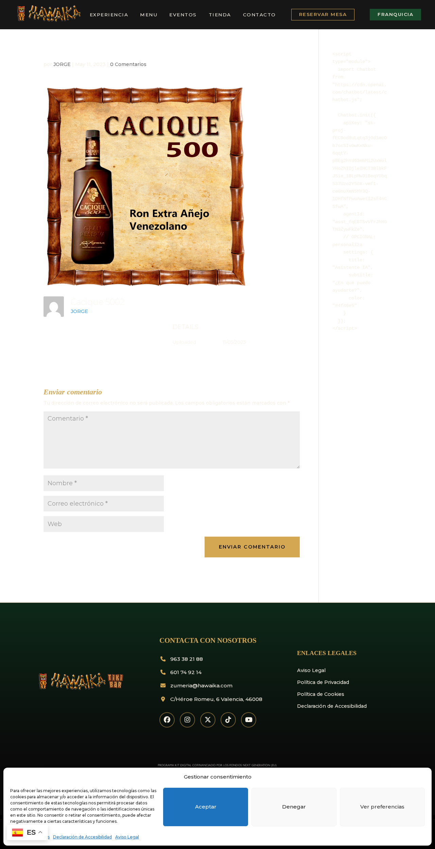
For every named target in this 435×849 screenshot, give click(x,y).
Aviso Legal (127, 836)
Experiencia (109, 14)
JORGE (62, 64)
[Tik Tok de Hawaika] (228, 720)
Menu (148, 14)
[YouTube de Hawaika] (248, 720)
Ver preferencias (382, 806)
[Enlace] (48, 20)
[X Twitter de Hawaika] (207, 720)
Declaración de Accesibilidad (82, 836)
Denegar (294, 806)
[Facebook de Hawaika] (167, 720)
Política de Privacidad (323, 682)
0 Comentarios (128, 64)
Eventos (183, 14)
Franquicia (395, 14)
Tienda (220, 14)
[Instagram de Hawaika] (187, 720)
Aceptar (205, 806)
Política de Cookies (320, 694)
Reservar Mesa (323, 14)
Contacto (259, 14)
